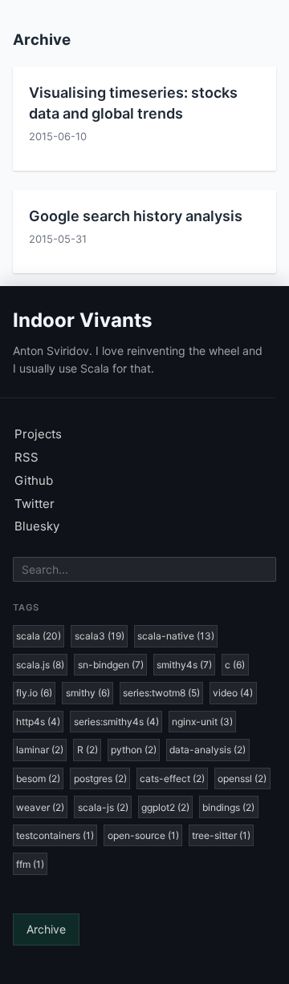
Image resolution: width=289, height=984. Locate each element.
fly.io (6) (34, 693)
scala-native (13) (175, 636)
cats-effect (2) (172, 778)
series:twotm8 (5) (161, 693)
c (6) (235, 665)
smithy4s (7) (184, 665)
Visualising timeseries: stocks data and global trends (133, 102)
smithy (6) (88, 693)
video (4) (233, 693)
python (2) (134, 750)
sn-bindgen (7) (111, 665)
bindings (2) (228, 807)
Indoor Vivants (82, 320)
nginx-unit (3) (202, 722)
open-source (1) (143, 835)
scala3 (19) (99, 636)
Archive (46, 929)
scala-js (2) (103, 807)
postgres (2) (100, 778)
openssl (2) (242, 778)
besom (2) (38, 778)
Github (33, 480)
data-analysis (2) (207, 750)
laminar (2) (39, 750)
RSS (26, 457)
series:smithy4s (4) (116, 722)
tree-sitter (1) (221, 835)
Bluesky (36, 526)
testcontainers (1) (55, 835)
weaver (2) (40, 807)
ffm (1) (30, 864)
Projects (38, 434)
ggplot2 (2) (165, 807)
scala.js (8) (40, 665)
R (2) (87, 750)
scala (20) (38, 636)
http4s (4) (38, 722)
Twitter (34, 503)
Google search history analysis (135, 216)
